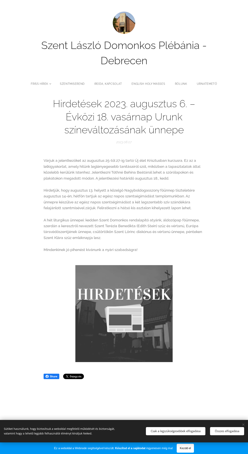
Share (53, 376)
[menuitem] (43, 84)
